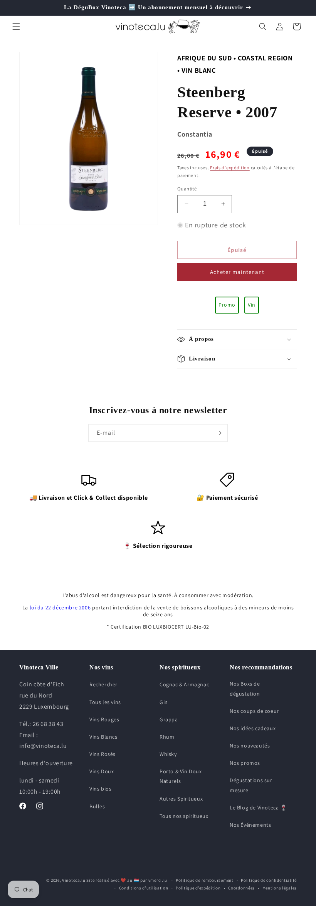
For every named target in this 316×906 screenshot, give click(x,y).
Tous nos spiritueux (184, 816)
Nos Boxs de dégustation (245, 688)
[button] (16, 26)
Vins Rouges (104, 719)
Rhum (167, 736)
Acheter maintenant (237, 271)
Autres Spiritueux (181, 798)
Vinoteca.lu (74, 880)
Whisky (168, 754)
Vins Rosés (102, 754)
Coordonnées (241, 888)
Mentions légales (279, 888)
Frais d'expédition (230, 167)
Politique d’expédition (198, 888)
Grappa (169, 719)
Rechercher (103, 684)
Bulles (97, 806)
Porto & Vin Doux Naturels (181, 776)
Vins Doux (101, 771)
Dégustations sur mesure (251, 785)
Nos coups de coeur (254, 710)
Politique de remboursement (204, 880)
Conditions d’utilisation (143, 888)
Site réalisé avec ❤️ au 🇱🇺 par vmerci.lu (126, 880)
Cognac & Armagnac (184, 684)
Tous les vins (105, 702)
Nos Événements (250, 824)
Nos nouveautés (250, 745)
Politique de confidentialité (269, 880)
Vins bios (100, 788)
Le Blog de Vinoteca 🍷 (258, 807)
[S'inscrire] (218, 433)
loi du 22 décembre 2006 (60, 607)
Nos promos (245, 762)
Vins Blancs (103, 736)
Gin (164, 702)
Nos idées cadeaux (253, 728)
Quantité (187, 188)
